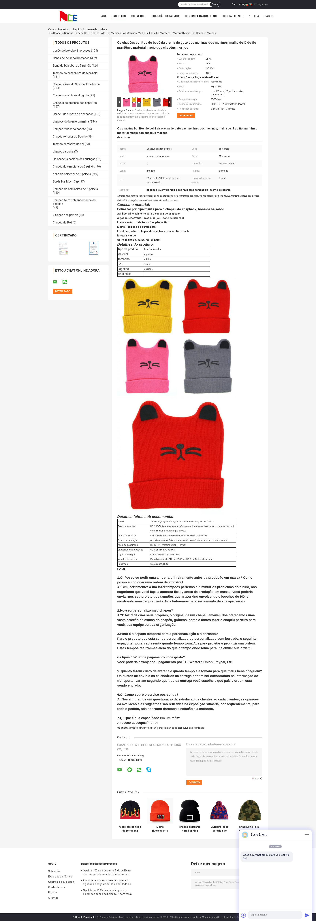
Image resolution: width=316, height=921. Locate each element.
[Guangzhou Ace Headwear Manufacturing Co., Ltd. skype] (148, 769)
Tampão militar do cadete (69, 129)
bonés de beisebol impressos (71, 50)
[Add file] (243, 915)
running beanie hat (194, 728)
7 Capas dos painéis (65, 215)
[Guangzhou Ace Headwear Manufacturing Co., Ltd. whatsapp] (129, 769)
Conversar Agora (240, 4)
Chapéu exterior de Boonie (70, 136)
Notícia (254, 16)
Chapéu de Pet (62, 222)
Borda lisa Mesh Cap (66, 181)
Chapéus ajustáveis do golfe (71, 95)
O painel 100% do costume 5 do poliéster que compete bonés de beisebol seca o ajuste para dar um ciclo (107, 873)
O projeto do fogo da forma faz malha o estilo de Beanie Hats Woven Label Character (130, 828)
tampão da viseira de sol (68, 144)
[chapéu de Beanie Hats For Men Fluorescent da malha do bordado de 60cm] (190, 811)
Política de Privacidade (84, 917)
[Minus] (307, 834)
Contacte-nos (233, 16)
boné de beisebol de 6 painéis (72, 174)
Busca (215, 4)
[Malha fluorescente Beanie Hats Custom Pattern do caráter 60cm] (160, 811)
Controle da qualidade (201, 16)
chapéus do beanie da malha (88, 29)
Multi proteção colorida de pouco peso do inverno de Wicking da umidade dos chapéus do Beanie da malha (220, 828)
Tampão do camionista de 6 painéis (75, 189)
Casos (268, 16)
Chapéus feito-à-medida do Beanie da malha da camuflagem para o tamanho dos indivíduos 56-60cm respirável (249, 828)
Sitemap (53, 897)
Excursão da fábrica (165, 16)
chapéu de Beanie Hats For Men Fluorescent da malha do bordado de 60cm (189, 828)
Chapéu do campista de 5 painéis (74, 166)
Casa (102, 16)
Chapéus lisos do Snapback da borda (76, 84)
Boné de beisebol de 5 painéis (72, 65)
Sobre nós (138, 16)
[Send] (307, 915)
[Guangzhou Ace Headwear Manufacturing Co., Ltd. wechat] (67, 282)
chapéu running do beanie (171, 728)
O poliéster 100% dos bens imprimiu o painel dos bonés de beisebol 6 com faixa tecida (107, 892)
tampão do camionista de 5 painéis (75, 73)
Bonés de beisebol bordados (71, 58)
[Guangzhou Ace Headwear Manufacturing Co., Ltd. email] (57, 282)
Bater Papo (185, 115)
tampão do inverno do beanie (143, 728)
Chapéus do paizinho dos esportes (75, 103)
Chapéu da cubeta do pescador (73, 114)
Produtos (119, 16)
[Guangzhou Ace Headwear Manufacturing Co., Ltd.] (68, 16)
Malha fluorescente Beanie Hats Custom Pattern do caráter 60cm (160, 828)
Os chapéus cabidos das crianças (74, 159)
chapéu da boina (63, 151)
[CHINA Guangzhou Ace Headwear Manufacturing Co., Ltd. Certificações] (63, 248)
